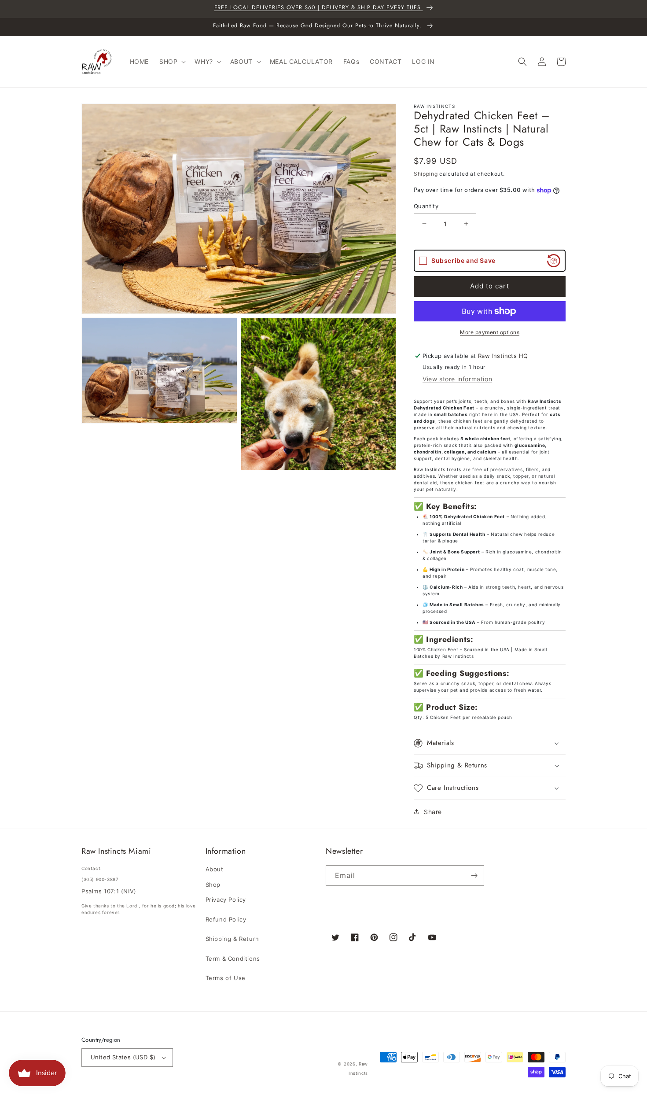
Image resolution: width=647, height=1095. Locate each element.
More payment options (489, 332)
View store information (457, 379)
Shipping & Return (232, 938)
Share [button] (433, 811)
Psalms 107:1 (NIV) (108, 891)
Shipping (426, 173)
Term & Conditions (233, 958)
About (215, 869)
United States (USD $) (123, 1057)
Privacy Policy (226, 899)
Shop (213, 884)
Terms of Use (226, 977)
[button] (171, 61)
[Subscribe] (474, 875)
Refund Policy (226, 919)
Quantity (426, 206)
